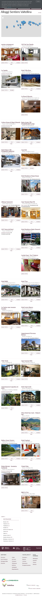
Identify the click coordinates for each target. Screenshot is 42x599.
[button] (21, 25)
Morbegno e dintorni (7, 539)
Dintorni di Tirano (7, 529)
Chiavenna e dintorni (7, 541)
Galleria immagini (14, 566)
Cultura (24, 561)
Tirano (4, 531)
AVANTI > (3, 516)
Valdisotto (5, 523)
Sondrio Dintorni (6, 537)
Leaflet (40, 36)
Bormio (4, 521)
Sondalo (5, 527)
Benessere (24, 563)
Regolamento (15, 569)
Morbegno (35, 558)
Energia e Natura (24, 558)
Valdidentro (5, 525)
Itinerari (3, 563)
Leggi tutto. (9, 7)
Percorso (3, 557)
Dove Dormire (4, 559)
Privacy (25, 595)
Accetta (38, 1)
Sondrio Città (6, 535)
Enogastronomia (26, 565)
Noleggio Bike (4, 561)
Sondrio (35, 560)
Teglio (4, 533)
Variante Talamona (14, 562)
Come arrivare (14, 558)
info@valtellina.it (19, 595)
